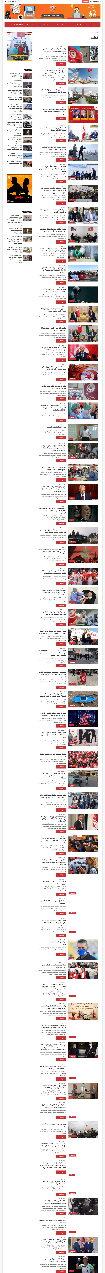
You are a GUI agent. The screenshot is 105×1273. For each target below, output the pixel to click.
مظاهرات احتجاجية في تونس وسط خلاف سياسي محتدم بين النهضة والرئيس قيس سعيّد (53, 448)
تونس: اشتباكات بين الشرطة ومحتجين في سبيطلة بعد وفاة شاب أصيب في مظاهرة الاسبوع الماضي (52, 653)
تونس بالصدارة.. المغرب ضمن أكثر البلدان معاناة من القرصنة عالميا (54, 290)
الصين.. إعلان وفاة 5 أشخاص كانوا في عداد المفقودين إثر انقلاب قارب (15, 155)
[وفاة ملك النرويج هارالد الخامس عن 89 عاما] (27, 85)
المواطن (79, 25)
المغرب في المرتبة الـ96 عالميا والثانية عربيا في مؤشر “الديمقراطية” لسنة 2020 (52, 551)
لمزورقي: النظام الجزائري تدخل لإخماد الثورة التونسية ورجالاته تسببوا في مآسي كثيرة (53, 819)
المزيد (34, 25)
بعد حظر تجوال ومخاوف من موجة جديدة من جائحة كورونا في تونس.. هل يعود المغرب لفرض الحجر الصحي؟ (52, 1165)
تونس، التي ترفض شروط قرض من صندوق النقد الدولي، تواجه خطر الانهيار (54, 51)
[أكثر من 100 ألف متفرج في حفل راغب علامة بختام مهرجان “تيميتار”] (27, 231)
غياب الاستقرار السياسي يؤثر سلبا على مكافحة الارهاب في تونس (52, 1067)
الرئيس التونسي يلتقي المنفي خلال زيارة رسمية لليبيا (53, 329)
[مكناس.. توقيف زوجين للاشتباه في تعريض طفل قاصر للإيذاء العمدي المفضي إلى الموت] (27, 107)
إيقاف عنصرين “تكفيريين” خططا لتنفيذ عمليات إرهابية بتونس (55, 1202)
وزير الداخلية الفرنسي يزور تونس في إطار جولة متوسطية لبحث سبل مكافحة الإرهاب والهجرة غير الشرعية (53, 1047)
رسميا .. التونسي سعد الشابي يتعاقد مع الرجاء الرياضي (53, 211)
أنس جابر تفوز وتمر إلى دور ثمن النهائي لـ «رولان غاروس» (55, 1260)
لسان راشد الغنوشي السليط (56, 427)
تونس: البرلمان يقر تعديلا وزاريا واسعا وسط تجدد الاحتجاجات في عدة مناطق (52, 632)
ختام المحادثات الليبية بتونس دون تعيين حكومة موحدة (54, 882)
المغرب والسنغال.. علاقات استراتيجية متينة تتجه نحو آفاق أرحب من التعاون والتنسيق (62, 2)
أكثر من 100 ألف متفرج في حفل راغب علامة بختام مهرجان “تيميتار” (15, 230)
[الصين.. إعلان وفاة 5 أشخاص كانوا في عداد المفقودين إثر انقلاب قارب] (27, 156)
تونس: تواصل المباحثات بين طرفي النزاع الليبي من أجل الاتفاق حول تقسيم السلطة (54, 922)
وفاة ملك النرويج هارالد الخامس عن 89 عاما (14, 84)
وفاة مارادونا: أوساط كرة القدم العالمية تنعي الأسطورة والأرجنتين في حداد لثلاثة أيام (53, 862)
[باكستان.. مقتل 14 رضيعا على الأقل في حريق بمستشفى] (27, 100)
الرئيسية (92, 25)
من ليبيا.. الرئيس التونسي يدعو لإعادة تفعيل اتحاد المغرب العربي (53, 310)
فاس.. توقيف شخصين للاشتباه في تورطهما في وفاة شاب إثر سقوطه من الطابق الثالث (14, 124)
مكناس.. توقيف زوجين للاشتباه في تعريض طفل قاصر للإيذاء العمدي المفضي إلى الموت (14, 107)
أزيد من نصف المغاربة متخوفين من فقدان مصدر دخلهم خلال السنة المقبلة (54, 775)
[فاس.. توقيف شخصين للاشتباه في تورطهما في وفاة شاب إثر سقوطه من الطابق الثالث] (27, 124)
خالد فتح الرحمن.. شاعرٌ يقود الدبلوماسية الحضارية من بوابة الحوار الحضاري (14, 249)
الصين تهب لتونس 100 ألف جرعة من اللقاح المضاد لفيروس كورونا (53, 468)
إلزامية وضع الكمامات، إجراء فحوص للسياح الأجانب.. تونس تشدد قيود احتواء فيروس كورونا (54, 986)
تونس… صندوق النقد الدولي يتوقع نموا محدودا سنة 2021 (54, 387)
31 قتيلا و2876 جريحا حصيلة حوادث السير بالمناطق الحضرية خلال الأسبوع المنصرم (14, 147)
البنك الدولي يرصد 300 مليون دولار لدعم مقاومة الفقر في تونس (54, 368)
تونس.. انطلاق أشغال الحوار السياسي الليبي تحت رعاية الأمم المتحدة (53, 1007)
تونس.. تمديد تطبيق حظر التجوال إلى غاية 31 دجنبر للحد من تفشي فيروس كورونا (53, 797)
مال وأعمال (64, 25)
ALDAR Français (18, 25)
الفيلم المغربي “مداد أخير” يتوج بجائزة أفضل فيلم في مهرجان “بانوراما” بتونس (52, 510)
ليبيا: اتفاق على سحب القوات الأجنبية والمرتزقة (52, 902)
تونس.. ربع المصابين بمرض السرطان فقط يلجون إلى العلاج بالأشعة (53, 1086)
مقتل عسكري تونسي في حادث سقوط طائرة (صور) (52, 1221)
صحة (39, 25)
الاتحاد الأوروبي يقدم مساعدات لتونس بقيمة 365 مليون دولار (53, 129)
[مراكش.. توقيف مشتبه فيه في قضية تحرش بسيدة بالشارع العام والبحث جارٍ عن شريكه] (27, 76)
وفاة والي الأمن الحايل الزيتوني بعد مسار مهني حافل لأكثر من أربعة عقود (14, 131)
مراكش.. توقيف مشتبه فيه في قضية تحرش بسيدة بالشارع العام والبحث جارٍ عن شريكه (15, 76)
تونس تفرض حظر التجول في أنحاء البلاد (54, 1125)
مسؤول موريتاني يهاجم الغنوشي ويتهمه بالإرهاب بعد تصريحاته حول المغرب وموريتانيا (54, 489)
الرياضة (57, 25)
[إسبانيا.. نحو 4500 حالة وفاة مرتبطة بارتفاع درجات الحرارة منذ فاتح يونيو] (27, 140)
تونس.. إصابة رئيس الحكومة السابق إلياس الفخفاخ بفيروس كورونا (53, 1240)
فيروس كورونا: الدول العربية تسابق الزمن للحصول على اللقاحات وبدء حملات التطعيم (54, 592)
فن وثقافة (45, 25)
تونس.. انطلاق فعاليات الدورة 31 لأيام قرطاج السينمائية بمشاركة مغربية (53, 714)
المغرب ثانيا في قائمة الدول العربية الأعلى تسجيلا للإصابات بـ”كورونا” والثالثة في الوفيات (53, 407)
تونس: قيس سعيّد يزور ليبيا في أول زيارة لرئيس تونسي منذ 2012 (53, 348)
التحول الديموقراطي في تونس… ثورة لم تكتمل (53, 755)
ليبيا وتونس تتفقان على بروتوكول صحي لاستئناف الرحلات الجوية (54, 1106)
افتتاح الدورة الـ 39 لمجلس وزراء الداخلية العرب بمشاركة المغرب (55, 71)
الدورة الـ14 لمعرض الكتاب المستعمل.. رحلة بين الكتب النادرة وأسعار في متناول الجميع (15, 258)
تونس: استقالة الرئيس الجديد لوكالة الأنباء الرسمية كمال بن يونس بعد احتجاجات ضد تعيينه (53, 190)
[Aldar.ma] (52, 11)
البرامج (27, 25)
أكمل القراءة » (61, 64)
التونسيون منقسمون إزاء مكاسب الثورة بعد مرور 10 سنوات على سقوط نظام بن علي (52, 674)
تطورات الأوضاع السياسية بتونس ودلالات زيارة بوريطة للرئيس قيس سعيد (54, 111)
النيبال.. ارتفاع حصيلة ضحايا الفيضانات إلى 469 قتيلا (15, 91)
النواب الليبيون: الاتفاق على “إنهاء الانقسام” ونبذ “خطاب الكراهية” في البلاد (53, 840)
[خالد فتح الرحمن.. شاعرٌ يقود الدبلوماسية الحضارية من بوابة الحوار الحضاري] (27, 250)
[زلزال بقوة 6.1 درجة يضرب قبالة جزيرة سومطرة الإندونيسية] (27, 164)
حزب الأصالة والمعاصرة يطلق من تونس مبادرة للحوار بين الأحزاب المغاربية (53, 230)
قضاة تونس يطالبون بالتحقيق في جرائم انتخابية (54, 966)
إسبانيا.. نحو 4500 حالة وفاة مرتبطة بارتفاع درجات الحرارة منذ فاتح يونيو (15, 139)
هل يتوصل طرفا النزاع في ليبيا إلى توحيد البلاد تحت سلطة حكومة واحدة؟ (52, 1026)
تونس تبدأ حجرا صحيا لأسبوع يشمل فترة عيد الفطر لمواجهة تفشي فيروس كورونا (52, 169)
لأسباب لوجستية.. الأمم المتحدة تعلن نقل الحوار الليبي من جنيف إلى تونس (53, 1144)
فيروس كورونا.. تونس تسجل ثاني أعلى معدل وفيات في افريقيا (54, 613)
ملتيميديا (72, 25)
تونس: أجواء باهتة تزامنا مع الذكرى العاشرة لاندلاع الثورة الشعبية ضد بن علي (53, 734)
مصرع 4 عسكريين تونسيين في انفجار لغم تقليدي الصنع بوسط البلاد (53, 531)
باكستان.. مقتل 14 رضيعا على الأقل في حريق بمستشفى (15, 98)
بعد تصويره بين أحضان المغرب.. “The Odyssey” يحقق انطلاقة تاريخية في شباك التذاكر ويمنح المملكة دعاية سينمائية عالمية (14, 239)
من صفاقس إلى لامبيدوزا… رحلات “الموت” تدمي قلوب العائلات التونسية (52, 695)
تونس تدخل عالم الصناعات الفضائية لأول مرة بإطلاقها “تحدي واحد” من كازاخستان (53, 270)
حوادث (51, 25)
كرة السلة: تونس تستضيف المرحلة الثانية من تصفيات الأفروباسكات (54, 572)
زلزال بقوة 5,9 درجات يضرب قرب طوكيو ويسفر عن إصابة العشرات (15, 116)
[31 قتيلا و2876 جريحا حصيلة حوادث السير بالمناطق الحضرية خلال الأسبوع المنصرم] (27, 148)
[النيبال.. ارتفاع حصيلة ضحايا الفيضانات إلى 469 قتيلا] (27, 92)
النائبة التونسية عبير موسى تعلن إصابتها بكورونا (54, 1182)
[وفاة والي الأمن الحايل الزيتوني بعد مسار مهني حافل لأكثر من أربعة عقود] (27, 132)
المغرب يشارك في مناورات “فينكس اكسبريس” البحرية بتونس (54, 148)
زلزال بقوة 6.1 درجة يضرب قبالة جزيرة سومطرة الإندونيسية (14, 162)
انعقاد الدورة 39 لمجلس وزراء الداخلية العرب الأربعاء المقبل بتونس (53, 91)
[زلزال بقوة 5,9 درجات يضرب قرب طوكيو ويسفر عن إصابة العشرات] (27, 117)
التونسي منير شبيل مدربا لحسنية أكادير (54, 943)
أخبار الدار (85, 25)
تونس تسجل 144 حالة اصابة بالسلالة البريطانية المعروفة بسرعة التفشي (53, 249)
